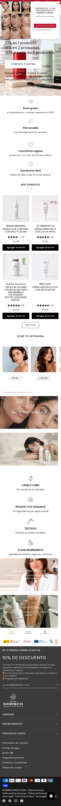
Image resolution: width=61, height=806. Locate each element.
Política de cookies (12, 767)
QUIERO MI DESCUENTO (45, 26)
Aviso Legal (8, 796)
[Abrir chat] (51, 796)
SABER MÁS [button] (8, 714)
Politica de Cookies (24, 796)
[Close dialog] (57, 3)
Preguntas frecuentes (13, 757)
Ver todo (30, 325)
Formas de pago (11, 748)
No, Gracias (45, 33)
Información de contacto (15, 743)
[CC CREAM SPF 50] (45, 208)
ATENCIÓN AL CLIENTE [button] (14, 733)
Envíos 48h (8, 753)
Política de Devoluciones (15, 793)
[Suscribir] (55, 684)
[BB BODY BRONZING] (16, 208)
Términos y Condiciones (15, 762)
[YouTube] (21, 800)
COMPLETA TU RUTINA (23, 64)
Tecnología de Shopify (46, 796)
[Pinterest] (9, 800)
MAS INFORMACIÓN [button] (12, 724)
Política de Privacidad (38, 793)
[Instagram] (15, 800)
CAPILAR (43, 378)
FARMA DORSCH (12, 790)
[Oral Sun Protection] (16, 266)
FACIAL (15, 378)
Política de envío (36, 790)
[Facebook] (4, 800)
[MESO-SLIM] (45, 266)
